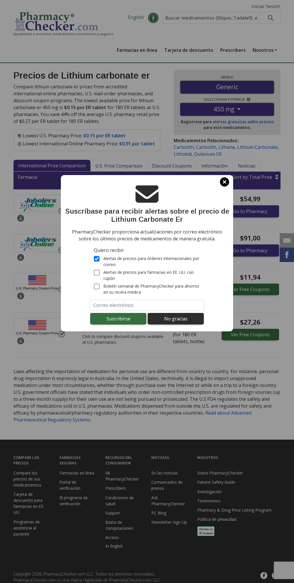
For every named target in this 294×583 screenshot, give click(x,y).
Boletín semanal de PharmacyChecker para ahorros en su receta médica (151, 289)
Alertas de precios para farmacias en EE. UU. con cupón (148, 275)
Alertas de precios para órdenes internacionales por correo (151, 261)
